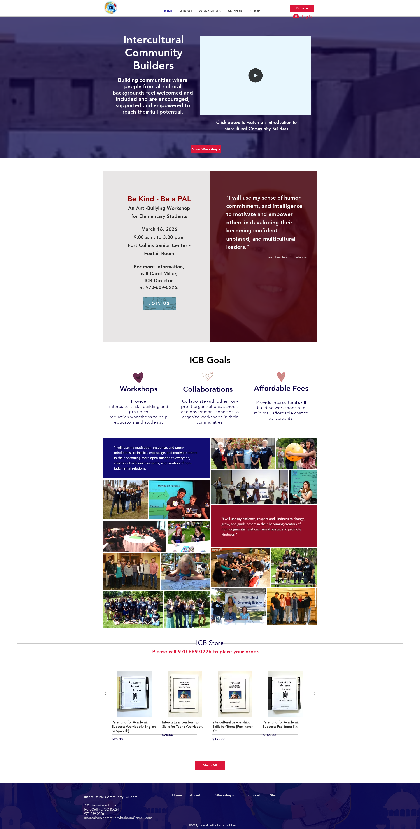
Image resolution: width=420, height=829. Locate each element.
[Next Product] (314, 693)
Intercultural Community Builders (110, 797)
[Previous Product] (105, 693)
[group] (210, 706)
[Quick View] (134, 694)
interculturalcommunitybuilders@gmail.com (118, 818)
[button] (186, 11)
